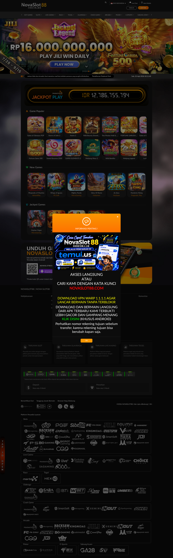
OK (86, 340)
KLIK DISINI (70, 319)
